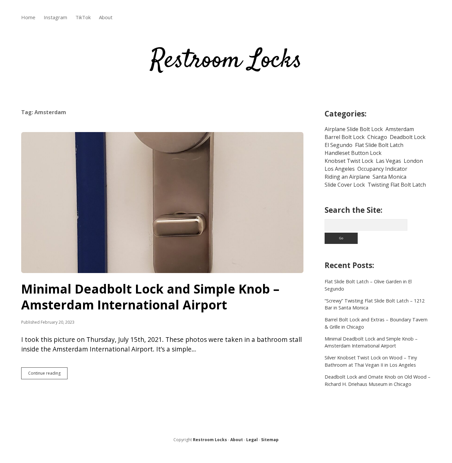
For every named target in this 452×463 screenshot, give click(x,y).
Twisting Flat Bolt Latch (397, 184)
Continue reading (48, 374)
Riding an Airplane (347, 176)
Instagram (55, 17)
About (106, 17)
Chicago (377, 137)
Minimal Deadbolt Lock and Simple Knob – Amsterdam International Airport (162, 202)
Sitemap (270, 439)
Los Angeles (340, 168)
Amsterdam (399, 129)
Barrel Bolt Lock (345, 137)
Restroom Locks (226, 60)
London (413, 160)
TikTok (83, 17)
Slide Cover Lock (345, 184)
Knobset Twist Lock (349, 160)
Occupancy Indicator (382, 168)
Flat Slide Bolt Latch (379, 145)
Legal (252, 439)
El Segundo (338, 145)
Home (28, 17)
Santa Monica (389, 176)
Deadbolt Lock (408, 137)
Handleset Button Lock (353, 153)
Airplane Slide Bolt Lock (354, 129)
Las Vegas (388, 160)
